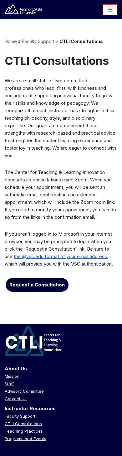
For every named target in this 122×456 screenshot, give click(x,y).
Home (11, 41)
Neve (33, 450)
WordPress (83, 450)
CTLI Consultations (23, 423)
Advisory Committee (24, 391)
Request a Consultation (37, 285)
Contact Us (16, 398)
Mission (12, 376)
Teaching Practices (24, 431)
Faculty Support (38, 41)
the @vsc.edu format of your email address (60, 256)
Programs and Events (25, 438)
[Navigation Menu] (110, 9)
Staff (9, 383)
